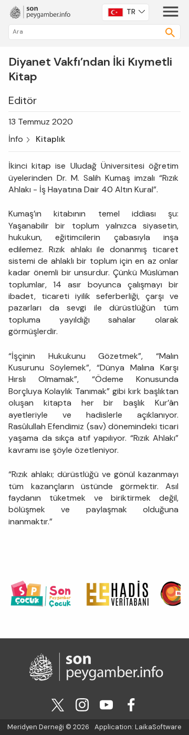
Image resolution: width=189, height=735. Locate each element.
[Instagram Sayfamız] (82, 704)
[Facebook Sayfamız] (131, 704)
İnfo (15, 138)
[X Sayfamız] (57, 704)
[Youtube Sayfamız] (106, 704)
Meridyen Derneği (35, 726)
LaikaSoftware (158, 726)
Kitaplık (50, 138)
